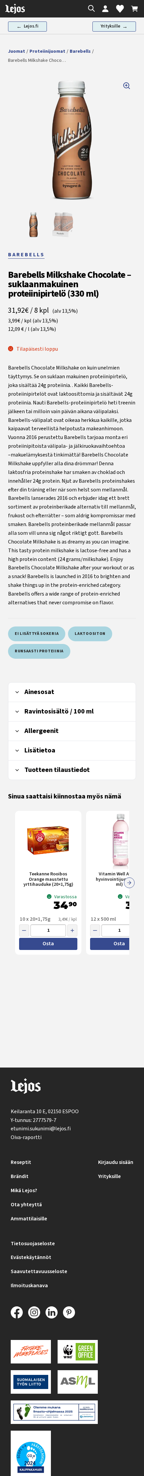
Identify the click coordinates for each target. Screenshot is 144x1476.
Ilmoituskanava (29, 1285)
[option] (33, 224)
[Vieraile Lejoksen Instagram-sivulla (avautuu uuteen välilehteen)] (34, 1312)
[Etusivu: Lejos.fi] (15, 9)
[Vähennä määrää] (24, 930)
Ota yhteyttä (26, 1204)
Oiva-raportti (26, 1137)
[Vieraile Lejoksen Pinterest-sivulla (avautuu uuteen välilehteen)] (69, 1312)
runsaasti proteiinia (39, 651)
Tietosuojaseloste (33, 1243)
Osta (48, 943)
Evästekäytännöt (31, 1257)
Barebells (80, 51)
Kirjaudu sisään (115, 1162)
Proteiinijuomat (47, 51)
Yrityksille (109, 1176)
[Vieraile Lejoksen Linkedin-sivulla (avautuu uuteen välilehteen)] (52, 1312)
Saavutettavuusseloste (39, 1271)
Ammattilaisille (29, 1218)
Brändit (19, 1176)
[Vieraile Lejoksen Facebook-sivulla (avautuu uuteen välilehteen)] (17, 1312)
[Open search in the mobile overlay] (89, 9)
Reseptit (21, 1162)
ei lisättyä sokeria (37, 634)
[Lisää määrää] (72, 930)
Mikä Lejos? (24, 1190)
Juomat (16, 51)
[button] (72, 140)
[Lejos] (26, 1087)
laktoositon (90, 634)
